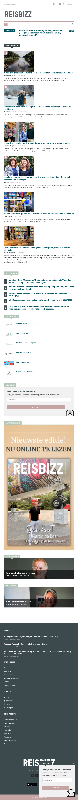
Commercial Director (24, 372)
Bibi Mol (6, 182)
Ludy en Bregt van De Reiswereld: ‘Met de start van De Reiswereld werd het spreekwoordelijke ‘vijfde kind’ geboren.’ (39, 307)
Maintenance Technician (26, 323)
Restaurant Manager (24, 352)
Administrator (22, 333)
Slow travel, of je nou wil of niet (20, 573)
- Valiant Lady (31, 636)
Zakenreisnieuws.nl (10, 723)
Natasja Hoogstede (12, 604)
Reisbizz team (8, 675)
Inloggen (69, 4)
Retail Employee (22, 362)
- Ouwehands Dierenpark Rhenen (26, 644)
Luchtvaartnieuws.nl (10, 720)
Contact (6, 668)
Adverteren (7, 671)
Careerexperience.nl (10, 744)
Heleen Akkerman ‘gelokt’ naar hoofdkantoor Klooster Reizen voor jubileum (39, 213)
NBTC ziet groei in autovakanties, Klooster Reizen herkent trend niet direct (38, 73)
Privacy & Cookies (10, 685)
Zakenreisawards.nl (10, 740)
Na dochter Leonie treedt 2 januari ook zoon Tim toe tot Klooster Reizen (37, 143)
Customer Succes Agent (26, 343)
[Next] (73, 31)
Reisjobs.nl (7, 737)
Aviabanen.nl (8, 733)
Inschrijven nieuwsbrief (11, 678)
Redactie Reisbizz (9, 252)
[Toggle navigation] (6, 24)
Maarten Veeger (9, 146)
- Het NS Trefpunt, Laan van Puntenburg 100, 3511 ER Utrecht (37, 652)
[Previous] (70, 31)
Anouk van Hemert (10, 75)
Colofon (6, 682)
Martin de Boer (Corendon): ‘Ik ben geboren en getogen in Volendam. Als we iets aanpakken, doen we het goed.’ (40, 32)
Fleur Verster (8, 216)
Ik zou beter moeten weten (18, 601)
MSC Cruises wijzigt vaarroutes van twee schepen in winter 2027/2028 (40, 300)
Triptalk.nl (7, 727)
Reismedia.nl (8, 730)
